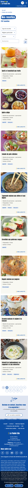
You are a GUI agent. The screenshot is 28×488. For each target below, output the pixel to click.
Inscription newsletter (15, 415)
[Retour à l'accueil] (4, 2)
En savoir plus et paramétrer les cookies (14, 482)
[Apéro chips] (14, 99)
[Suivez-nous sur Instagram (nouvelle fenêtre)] (16, 453)
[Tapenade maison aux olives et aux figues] (14, 182)
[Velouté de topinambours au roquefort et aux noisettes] (14, 349)
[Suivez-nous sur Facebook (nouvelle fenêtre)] (2, 453)
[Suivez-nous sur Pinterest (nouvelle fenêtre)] (21, 453)
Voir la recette (21, 85)
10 (17, 391)
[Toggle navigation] (26, 3)
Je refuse (9, 485)
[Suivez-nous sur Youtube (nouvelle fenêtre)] (12, 453)
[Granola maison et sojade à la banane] (14, 305)
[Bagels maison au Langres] (14, 266)
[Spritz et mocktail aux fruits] (14, 57)
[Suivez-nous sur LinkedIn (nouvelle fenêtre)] (7, 453)
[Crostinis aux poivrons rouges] (14, 226)
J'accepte (18, 485)
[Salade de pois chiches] (14, 141)
